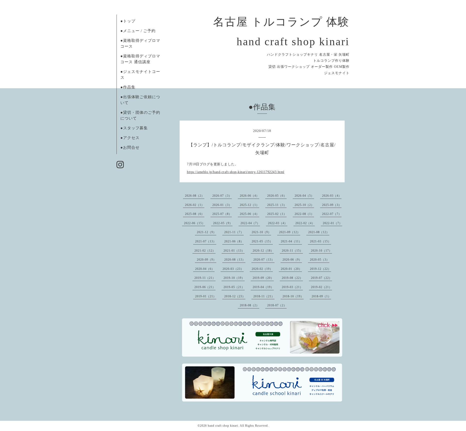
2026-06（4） (249, 195)
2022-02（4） (305, 223)
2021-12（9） (206, 232)
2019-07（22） (321, 278)
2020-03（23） (233, 269)
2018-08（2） (249, 305)
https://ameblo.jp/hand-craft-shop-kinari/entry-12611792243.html (235, 172)
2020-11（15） (292, 250)
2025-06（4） (249, 214)
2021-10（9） (261, 232)
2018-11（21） (264, 296)
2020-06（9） (292, 259)
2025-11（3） (277, 205)
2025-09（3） (331, 205)
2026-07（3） (222, 195)
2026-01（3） (222, 205)
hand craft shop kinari (223, 425)
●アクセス (130, 138)
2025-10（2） (304, 205)
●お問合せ (130, 147)
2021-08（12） (318, 232)
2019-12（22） (320, 269)
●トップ (127, 21)
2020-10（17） (321, 250)
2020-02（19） (262, 269)
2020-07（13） (264, 259)
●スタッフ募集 (134, 128)
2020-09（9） (206, 259)
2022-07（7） (331, 214)
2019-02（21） (321, 287)
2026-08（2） (194, 195)
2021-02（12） (205, 250)
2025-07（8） (222, 214)
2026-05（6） (277, 195)
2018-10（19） (293, 296)
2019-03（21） (292, 287)
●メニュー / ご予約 (138, 31)
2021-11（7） (234, 232)
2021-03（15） (320, 241)
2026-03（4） (331, 195)
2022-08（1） (304, 214)
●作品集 (127, 87)
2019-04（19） (263, 287)
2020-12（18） (263, 250)
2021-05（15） (262, 241)
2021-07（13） (205, 241)
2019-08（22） (292, 278)
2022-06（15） (194, 223)
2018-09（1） (321, 296)
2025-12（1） (249, 205)
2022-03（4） (277, 223)
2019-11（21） (205, 278)
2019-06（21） (205, 287)
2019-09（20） (263, 278)
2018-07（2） (277, 305)
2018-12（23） (234, 296)
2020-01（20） (291, 269)
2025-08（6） (194, 214)
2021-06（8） (234, 241)
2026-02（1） (194, 205)
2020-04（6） (205, 269)
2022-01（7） (332, 223)
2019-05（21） (234, 287)
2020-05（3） (319, 259)
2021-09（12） (289, 232)
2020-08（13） (234, 259)
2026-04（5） (304, 195)
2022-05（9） (223, 223)
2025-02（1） (277, 214)
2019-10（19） (234, 278)
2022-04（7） (250, 223)
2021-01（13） (234, 250)
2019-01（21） (205, 296)
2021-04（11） (291, 241)
